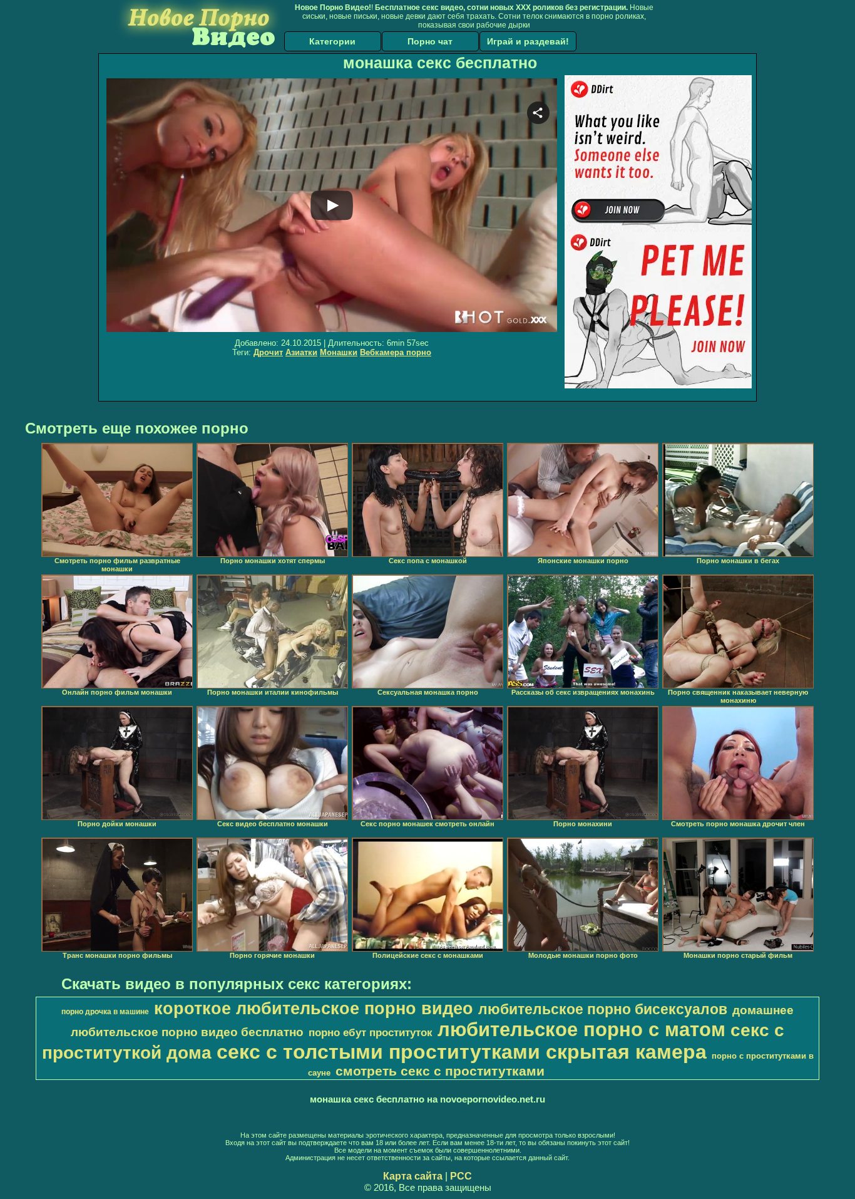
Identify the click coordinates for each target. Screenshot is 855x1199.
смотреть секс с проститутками (440, 1071)
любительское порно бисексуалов (602, 1009)
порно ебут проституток (371, 1032)
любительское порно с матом (581, 1029)
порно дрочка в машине (105, 1011)
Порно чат (430, 41)
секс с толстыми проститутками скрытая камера (462, 1052)
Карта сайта (413, 1176)
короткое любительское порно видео (313, 1008)
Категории (332, 41)
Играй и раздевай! (528, 41)
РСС (461, 1176)
